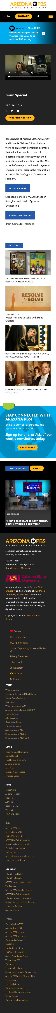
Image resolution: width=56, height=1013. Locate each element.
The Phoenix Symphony (15, 760)
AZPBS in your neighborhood (17, 882)
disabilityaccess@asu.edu (17, 568)
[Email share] (19, 111)
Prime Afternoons (13, 726)
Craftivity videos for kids (15, 848)
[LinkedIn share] (13, 111)
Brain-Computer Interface (19, 223)
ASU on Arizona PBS (14, 730)
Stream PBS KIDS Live (14, 832)
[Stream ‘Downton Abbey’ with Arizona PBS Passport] (28, 362)
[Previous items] (10, 495)
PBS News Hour (12, 814)
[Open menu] (50, 16)
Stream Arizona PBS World (17, 738)
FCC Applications (19, 642)
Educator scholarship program (18, 898)
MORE (35, 468)
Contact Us (10, 964)
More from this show (20, 118)
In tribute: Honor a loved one (18, 992)
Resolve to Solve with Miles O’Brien (20, 694)
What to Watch (12, 690)
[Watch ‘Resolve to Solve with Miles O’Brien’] (28, 287)
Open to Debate (12, 806)
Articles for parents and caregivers (20, 856)
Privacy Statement (19, 656)
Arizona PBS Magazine (15, 932)
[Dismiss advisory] (43, 33)
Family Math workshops (15, 860)
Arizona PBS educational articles (19, 890)
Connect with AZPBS (14, 924)
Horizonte (9, 798)
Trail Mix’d (9, 702)
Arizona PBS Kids (12, 828)
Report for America (13, 906)
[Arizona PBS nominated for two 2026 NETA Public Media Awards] (28, 251)
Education (10, 868)
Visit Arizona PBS (12, 960)
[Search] (38, 16)
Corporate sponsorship (15, 988)
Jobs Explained (11, 718)
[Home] (28, 5)
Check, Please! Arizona (15, 698)
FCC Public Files (18, 637)
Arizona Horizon (12, 794)
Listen (8, 746)
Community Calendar (14, 940)
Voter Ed (9, 810)
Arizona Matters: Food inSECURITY (20, 710)
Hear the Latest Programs (16, 752)
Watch (8, 684)
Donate (17, 631)
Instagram (17, 667)
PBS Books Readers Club (15, 952)
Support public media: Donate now (20, 972)
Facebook (17, 662)
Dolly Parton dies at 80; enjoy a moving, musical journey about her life (27, 355)
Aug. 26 (12, 315)
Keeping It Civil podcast (15, 772)
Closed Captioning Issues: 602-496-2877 (28, 649)
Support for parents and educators (20, 902)
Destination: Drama (14, 722)
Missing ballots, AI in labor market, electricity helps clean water (26, 522)
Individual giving (12, 984)
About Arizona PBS (13, 928)
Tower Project (11, 996)
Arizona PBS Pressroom (15, 936)
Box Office (9, 944)
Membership (10, 980)
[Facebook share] (7, 111)
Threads (16, 679)
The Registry (10, 886)
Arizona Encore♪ (12, 764)
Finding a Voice (12, 776)
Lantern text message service (18, 844)
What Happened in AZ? (15, 706)
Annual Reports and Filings (16, 956)
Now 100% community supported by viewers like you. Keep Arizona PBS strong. (24, 34)
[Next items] (46, 495)
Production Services (14, 948)
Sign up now (27, 447)
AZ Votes (9, 802)
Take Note (9, 768)
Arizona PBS (22, 594)
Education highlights (14, 874)
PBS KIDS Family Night (15, 836)
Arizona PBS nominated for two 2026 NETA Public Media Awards (25, 280)
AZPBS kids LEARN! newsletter (18, 840)
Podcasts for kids (12, 852)
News (8, 784)
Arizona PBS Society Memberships (20, 976)
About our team (12, 910)
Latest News (10, 790)
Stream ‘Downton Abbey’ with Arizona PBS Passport (26, 391)
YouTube (17, 673)
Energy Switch (11, 714)
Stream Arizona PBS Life (15, 734)
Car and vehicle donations (16, 1000)
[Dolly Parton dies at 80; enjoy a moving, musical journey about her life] (28, 327)
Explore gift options (13, 968)
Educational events (13, 878)
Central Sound (11, 756)
